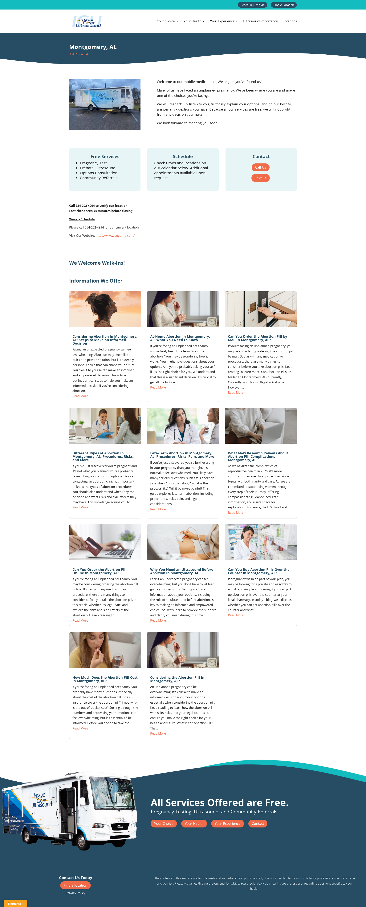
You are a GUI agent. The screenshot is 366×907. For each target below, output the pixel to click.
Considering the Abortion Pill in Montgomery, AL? (177, 679)
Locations (290, 21)
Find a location (75, 885)
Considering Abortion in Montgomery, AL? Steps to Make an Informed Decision (104, 340)
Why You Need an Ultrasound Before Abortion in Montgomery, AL (181, 571)
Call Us (260, 167)
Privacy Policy (75, 893)
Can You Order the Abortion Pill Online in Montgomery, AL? (99, 571)
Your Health (192, 21)
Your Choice (166, 21)
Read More (80, 396)
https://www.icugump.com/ (115, 235)
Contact (258, 823)
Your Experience (222, 21)
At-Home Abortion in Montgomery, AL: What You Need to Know (180, 338)
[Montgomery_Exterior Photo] (104, 129)
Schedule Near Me (252, 5)
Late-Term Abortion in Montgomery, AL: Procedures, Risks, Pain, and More (182, 455)
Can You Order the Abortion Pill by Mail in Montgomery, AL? (257, 338)
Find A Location (284, 5)
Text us (260, 178)
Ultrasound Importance (260, 21)
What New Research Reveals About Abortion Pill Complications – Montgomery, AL (258, 456)
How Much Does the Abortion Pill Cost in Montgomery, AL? (105, 679)
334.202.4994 (78, 54)
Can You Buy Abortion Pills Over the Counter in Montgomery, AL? (259, 571)
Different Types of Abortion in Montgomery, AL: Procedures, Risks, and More (103, 456)
